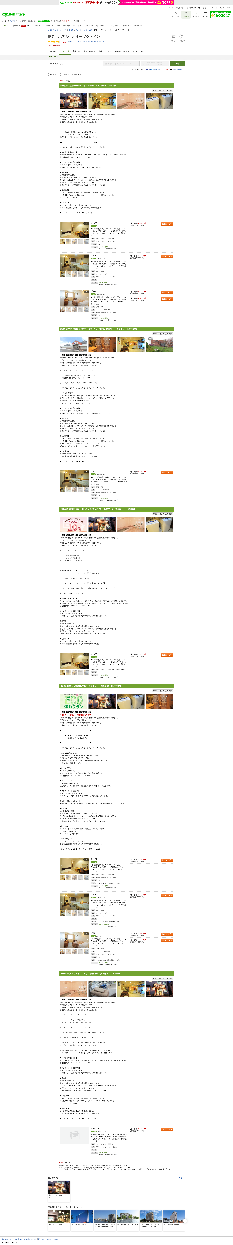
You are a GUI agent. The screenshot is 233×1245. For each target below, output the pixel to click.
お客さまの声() (122, 51)
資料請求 (56, 1239)
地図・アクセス (105, 51)
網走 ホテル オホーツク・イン (74, 36)
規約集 (48, 1239)
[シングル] (74, 230)
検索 (177, 64)
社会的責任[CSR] (30, 1239)
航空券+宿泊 (157, 69)
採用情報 (41, 1239)
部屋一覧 (76, 51)
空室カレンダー (167, 224)
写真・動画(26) (89, 51)
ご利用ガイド (180, 8)
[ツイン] (74, 262)
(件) (69, 41)
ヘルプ (171, 8)
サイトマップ (191, 8)
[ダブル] (74, 298)
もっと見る (178, 1178)
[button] (87, 230)
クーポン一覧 (138, 51)
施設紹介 (53, 51)
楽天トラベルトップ (54, 30)
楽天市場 (214, 8)
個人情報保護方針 (16, 1239)
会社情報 (5, 1239)
